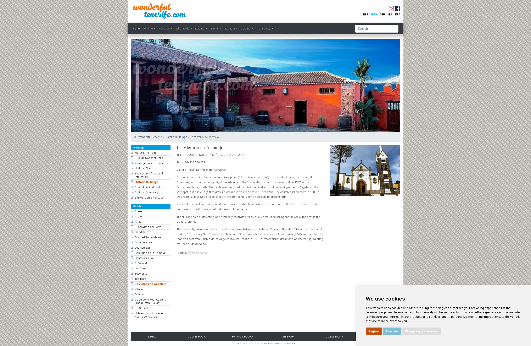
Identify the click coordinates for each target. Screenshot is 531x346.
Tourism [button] (230, 28)
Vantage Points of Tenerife (151, 163)
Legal (152, 336)
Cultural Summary (146, 192)
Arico (138, 221)
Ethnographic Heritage (149, 197)
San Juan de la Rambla (150, 252)
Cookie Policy (198, 336)
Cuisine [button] (246, 28)
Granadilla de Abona (148, 237)
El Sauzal (141, 263)
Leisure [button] (200, 28)
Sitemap (288, 336)
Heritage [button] (165, 28)
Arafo (138, 216)
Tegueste (140, 278)
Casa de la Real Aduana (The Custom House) (150, 301)
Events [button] (215, 28)
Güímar (139, 294)
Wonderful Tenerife (150, 137)
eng (374, 14)
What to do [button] (183, 28)
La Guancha (142, 308)
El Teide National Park (149, 158)
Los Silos (140, 268)
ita (390, 14)
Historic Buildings (176, 137)
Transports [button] (263, 28)
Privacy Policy (243, 336)
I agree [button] (374, 331)
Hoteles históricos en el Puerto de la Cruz (149, 315)
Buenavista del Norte (148, 226)
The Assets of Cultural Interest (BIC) (149, 175)
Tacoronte (141, 273)
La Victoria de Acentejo (150, 284)
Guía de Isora (143, 242)
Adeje (138, 211)
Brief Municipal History (149, 187)
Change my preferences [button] (421, 331)
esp (366, 14)
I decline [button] (392, 331)
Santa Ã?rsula (144, 258)
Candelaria (142, 232)
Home (136, 28)
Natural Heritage (145, 152)
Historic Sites (143, 168)
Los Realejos (143, 247)
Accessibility (333, 336)
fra (398, 14)
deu (382, 14)
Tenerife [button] (148, 28)
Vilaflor (139, 289)
